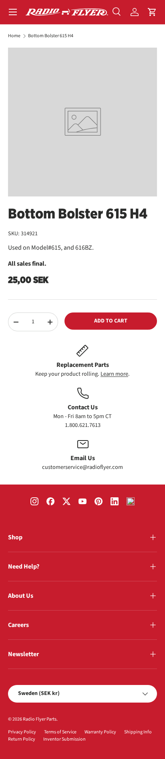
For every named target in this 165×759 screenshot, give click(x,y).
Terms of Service (60, 732)
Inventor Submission (64, 739)
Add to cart (110, 321)
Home (14, 36)
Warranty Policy (100, 732)
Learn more (114, 374)
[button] (152, 12)
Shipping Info (138, 732)
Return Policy (21, 739)
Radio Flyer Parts (39, 719)
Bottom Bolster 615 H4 (50, 36)
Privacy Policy (22, 732)
